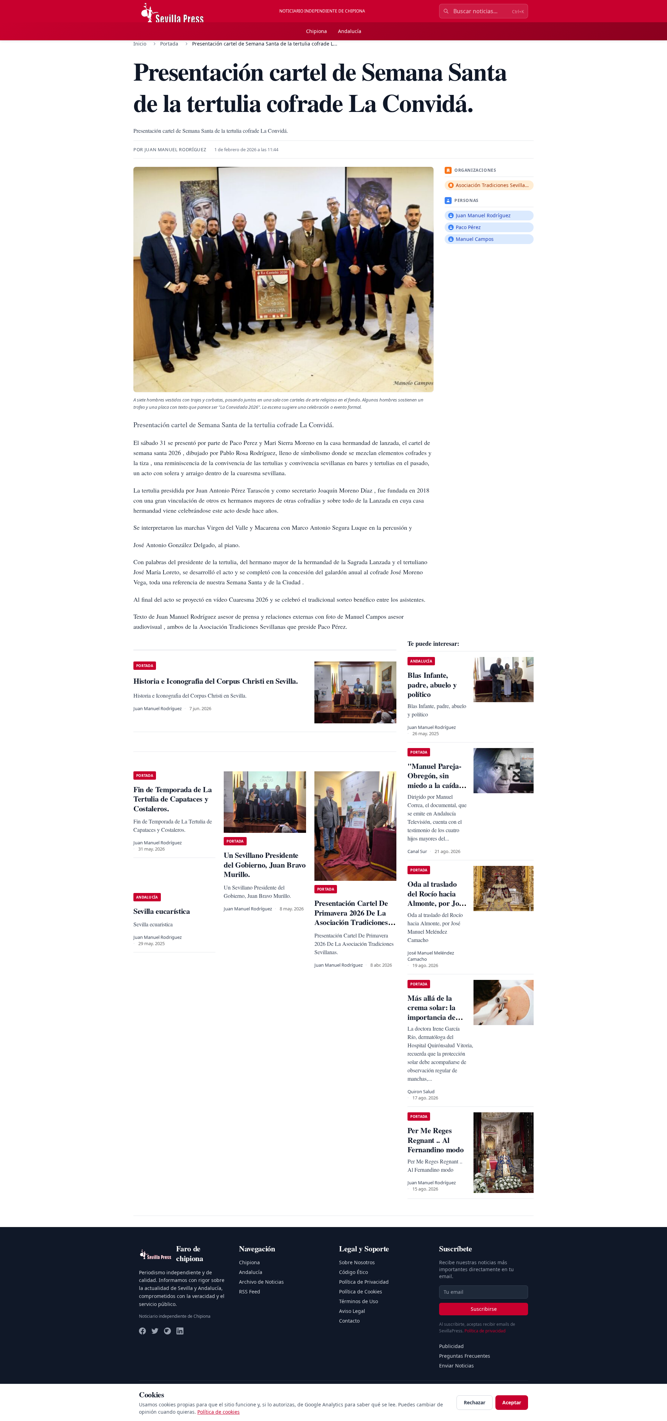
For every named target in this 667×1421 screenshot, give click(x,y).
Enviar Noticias (456, 1365)
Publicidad (451, 1346)
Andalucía (349, 31)
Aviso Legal (352, 1311)
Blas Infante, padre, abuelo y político (431, 684)
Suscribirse (484, 1309)
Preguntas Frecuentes (464, 1356)
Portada (169, 43)
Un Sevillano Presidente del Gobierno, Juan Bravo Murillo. (264, 864)
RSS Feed (249, 1291)
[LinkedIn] (179, 1330)
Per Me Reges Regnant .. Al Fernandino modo (435, 1139)
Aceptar (511, 1402)
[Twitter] (154, 1330)
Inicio (139, 43)
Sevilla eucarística (161, 911)
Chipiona (316, 31)
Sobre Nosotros (357, 1262)
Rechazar (474, 1402)
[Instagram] (167, 1330)
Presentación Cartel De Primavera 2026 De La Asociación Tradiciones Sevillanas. (351, 917)
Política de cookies (218, 1411)
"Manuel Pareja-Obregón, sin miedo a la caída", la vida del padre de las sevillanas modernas (436, 790)
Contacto (349, 1320)
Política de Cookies (360, 1291)
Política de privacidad (484, 1331)
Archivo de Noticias (261, 1281)
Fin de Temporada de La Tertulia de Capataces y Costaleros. (172, 798)
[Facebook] (142, 1330)
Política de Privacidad (364, 1281)
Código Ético (353, 1272)
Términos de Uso (358, 1301)
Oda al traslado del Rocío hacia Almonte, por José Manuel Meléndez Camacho (436, 903)
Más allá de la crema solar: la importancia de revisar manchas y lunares (436, 1017)
